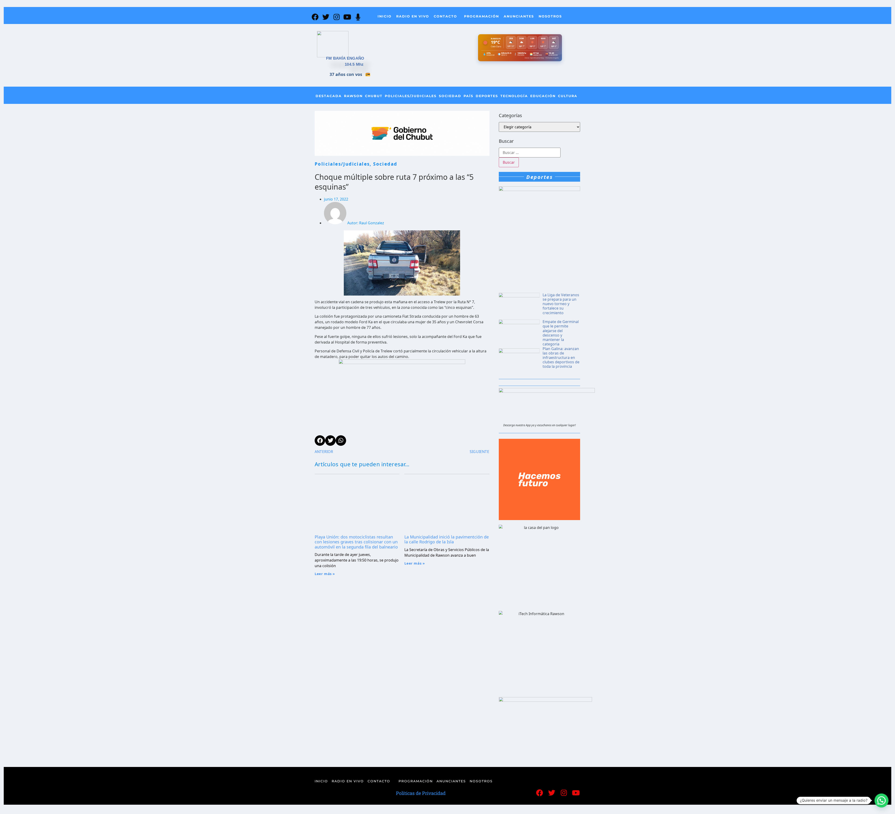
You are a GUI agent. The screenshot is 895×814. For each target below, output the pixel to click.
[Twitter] (325, 17)
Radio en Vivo (412, 16)
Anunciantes (519, 16)
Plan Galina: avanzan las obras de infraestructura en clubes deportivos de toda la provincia (561, 357)
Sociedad (450, 96)
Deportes (487, 96)
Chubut (373, 96)
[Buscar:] (530, 152)
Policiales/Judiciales (411, 96)
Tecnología (514, 96)
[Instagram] (336, 17)
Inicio (385, 16)
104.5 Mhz (354, 64)
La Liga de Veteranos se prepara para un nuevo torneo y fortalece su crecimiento (561, 303)
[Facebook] (315, 17)
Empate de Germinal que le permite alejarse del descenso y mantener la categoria (561, 333)
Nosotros (550, 16)
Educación (543, 96)
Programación (481, 16)
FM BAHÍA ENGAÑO (345, 58)
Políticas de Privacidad (421, 793)
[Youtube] (347, 17)
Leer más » (325, 573)
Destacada (329, 96)
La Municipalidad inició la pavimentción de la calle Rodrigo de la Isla (446, 539)
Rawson (353, 96)
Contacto (445, 16)
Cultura (567, 96)
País (468, 96)
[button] (881, 800)
